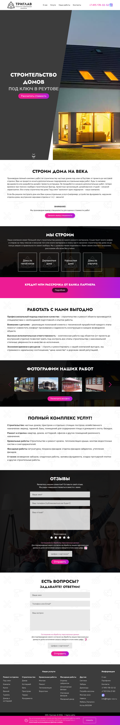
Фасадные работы (68, 677)
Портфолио (106, 681)
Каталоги (90, 702)
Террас (25, 695)
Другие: (83, 677)
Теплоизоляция (45, 688)
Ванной (6, 691)
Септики (83, 681)
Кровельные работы (48, 677)
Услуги (53, 5)
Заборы (83, 684)
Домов (24, 681)
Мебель (83, 702)
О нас (45, 5)
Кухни (5, 688)
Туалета (6, 695)
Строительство (28, 677)
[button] (110, 384)
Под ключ (7, 681)
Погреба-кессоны (87, 691)
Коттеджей (26, 684)
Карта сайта (70, 715)
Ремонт (42, 684)
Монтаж (42, 681)
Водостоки (43, 691)
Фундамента (27, 698)
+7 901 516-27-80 (108, 691)
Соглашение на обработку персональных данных (60, 543)
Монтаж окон (85, 695)
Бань (24, 688)
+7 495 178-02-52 (99, 5)
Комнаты (6, 684)
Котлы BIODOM (86, 705)
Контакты (77, 5)
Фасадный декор (67, 699)
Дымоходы (84, 688)
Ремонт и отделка (11, 677)
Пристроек (26, 691)
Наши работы (64, 5)
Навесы (83, 698)
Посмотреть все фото (60, 399)
